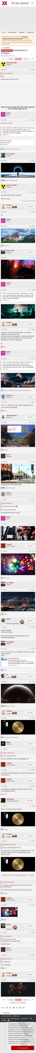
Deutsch (17, 1016)
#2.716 (33, 551)
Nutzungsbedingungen (13, 1018)
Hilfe (30, 1018)
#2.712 (33, 422)
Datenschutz (24, 1018)
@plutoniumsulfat (6, 123)
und (11, 149)
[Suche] (13, 3)
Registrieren (30, 32)
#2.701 (33, 69)
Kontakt (3, 1018)
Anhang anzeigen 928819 (9, 939)
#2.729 (33, 955)
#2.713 (33, 461)
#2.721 (33, 718)
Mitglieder (22, 32)
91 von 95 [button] (18, 59)
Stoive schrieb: (6, 936)
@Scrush (3, 405)
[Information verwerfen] (33, 37)
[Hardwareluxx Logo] (4, 3)
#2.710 (33, 358)
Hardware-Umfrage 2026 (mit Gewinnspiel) (15, 37)
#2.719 (33, 649)
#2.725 (33, 806)
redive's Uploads (7, 141)
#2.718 (33, 627)
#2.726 (33, 841)
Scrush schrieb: (6, 73)
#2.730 (33, 980)
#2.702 (33, 120)
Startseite (4, 1020)
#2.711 (33, 402)
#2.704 (33, 192)
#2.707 (33, 257)
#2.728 (33, 932)
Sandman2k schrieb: (7, 844)
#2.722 (33, 749)
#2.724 (33, 786)
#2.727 (33, 905)
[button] (7, 32)
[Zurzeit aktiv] (4, 66)
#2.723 (33, 770)
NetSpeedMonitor (13, 658)
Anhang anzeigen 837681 (9, 509)
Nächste (25, 59)
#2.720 (33, 681)
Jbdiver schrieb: (6, 959)
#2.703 (33, 161)
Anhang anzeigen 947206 (9, 756)
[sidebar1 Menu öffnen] (32, 3)
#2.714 (33, 499)
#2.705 (33, 212)
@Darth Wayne (5, 199)
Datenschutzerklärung (19, 1043)
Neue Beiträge (12, 32)
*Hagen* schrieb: (7, 753)
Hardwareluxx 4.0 (7, 1016)
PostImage (20, 890)
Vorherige (10, 59)
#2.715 (33, 524)
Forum (4, 32)
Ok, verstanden (22, 1048)
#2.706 (33, 226)
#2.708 (33, 290)
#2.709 (33, 329)
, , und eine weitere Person (17, 390)
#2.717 (33, 589)
